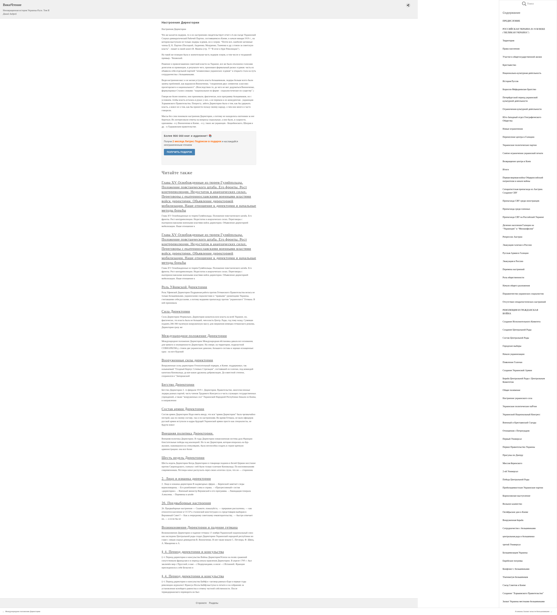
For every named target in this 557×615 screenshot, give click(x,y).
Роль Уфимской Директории (184, 286)
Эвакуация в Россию (513, 261)
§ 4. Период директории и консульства (193, 551)
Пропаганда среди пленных (516, 208)
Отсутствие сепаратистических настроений (524, 301)
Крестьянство (509, 64)
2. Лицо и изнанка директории (186, 478)
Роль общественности (513, 277)
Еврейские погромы (513, 560)
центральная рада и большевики (519, 536)
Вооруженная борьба (513, 520)
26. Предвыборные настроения (186, 502)
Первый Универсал (512, 438)
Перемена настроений (514, 269)
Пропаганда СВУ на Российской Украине (523, 216)
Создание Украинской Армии (517, 370)
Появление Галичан (512, 362)
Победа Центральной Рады (516, 479)
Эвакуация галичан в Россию (517, 244)
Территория (508, 40)
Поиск (527, 3)
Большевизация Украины (515, 552)
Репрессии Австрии (512, 236)
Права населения (511, 48)
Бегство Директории (178, 384)
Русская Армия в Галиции (516, 252)
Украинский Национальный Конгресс (521, 414)
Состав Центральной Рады (516, 337)
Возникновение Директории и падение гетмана (200, 527)
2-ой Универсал (510, 471)
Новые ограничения (513, 128)
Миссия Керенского (512, 463)
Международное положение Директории (194, 335)
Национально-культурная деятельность (522, 72)
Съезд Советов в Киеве (514, 585)
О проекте (201, 603)
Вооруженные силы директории (187, 360)
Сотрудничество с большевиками (519, 528)
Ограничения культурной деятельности (522, 108)
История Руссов (510, 81)
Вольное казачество (512, 503)
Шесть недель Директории (183, 457)
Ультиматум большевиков (515, 576)
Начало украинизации (514, 353)
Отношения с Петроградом (516, 430)
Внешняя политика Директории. (188, 433)
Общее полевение (511, 389)
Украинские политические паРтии (520, 406)
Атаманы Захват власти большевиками (532, 612)
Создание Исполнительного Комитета (521, 321)
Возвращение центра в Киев (517, 161)
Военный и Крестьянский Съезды (519, 422)
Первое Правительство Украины (519, 446)
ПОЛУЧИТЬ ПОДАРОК (179, 152)
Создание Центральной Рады (517, 329)
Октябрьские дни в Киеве (515, 511)
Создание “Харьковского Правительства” (523, 593)
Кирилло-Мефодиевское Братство (519, 89)
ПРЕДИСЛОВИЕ (511, 20)
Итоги (506, 169)
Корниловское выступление (516, 495)
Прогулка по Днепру (513, 454)
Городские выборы (512, 345)
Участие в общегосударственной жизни (522, 56)
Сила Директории (176, 311)
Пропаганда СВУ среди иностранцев (521, 200)
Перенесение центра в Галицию (518, 136)
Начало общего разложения (516, 285)
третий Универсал (512, 544)
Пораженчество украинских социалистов (523, 293)
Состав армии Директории (183, 408)
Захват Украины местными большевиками (524, 601)
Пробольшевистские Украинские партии (523, 487)
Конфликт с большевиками (516, 568)
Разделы (213, 603)
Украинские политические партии (520, 144)
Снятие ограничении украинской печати (523, 153)
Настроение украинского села (517, 398)
